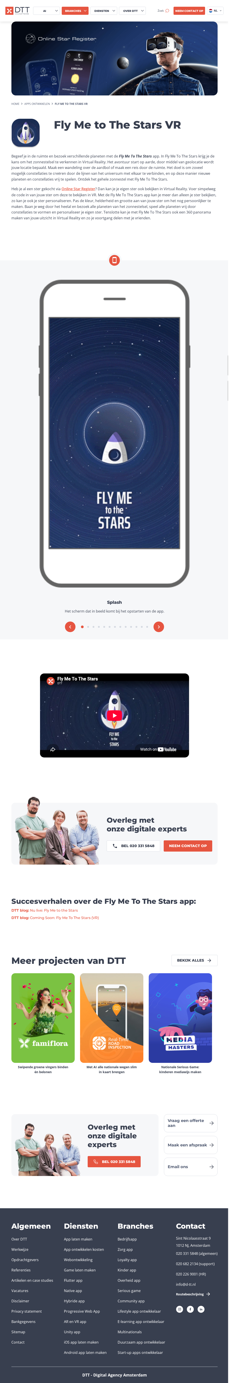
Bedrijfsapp (127, 1239)
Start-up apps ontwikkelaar (140, 1352)
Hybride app (74, 1301)
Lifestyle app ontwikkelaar (139, 1311)
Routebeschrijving (190, 1294)
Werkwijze (19, 1249)
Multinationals (130, 1331)
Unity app (72, 1331)
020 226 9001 (187, 1274)
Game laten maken (80, 1270)
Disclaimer (20, 1301)
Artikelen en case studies (32, 1280)
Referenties (21, 1270)
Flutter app (73, 1280)
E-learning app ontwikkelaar (141, 1321)
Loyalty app (127, 1259)
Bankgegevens (23, 1321)
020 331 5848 (187, 1253)
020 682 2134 (187, 1263)
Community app (131, 1301)
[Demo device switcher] (114, 260)
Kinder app (127, 1270)
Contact (18, 1342)
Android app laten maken (85, 1352)
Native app (73, 1290)
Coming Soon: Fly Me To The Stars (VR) (55, 918)
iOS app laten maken (81, 1342)
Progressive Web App (82, 1311)
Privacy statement (26, 1311)
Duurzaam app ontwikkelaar (141, 1342)
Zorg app (125, 1249)
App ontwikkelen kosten (84, 1249)
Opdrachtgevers (25, 1259)
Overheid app (129, 1280)
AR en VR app (75, 1321)
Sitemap (18, 1331)
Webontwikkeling (78, 1259)
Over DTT (19, 1239)
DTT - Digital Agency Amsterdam (114, 1375)
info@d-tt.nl (186, 1284)
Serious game (129, 1290)
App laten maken (78, 1239)
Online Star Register (78, 188)
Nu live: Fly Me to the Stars (44, 910)
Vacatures (19, 1290)
